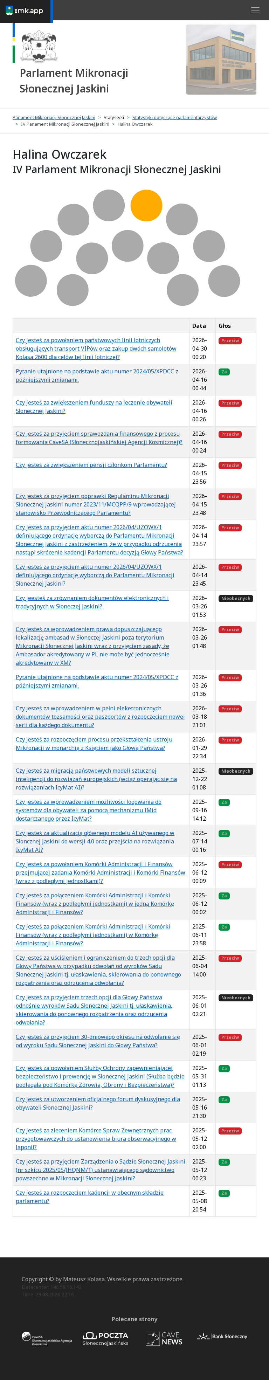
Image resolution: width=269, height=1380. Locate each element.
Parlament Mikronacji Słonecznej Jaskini (54, 117)
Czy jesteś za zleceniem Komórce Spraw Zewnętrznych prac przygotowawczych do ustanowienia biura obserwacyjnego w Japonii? (96, 1138)
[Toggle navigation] (255, 10)
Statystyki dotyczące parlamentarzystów (174, 117)
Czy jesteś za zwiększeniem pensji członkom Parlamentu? (91, 465)
